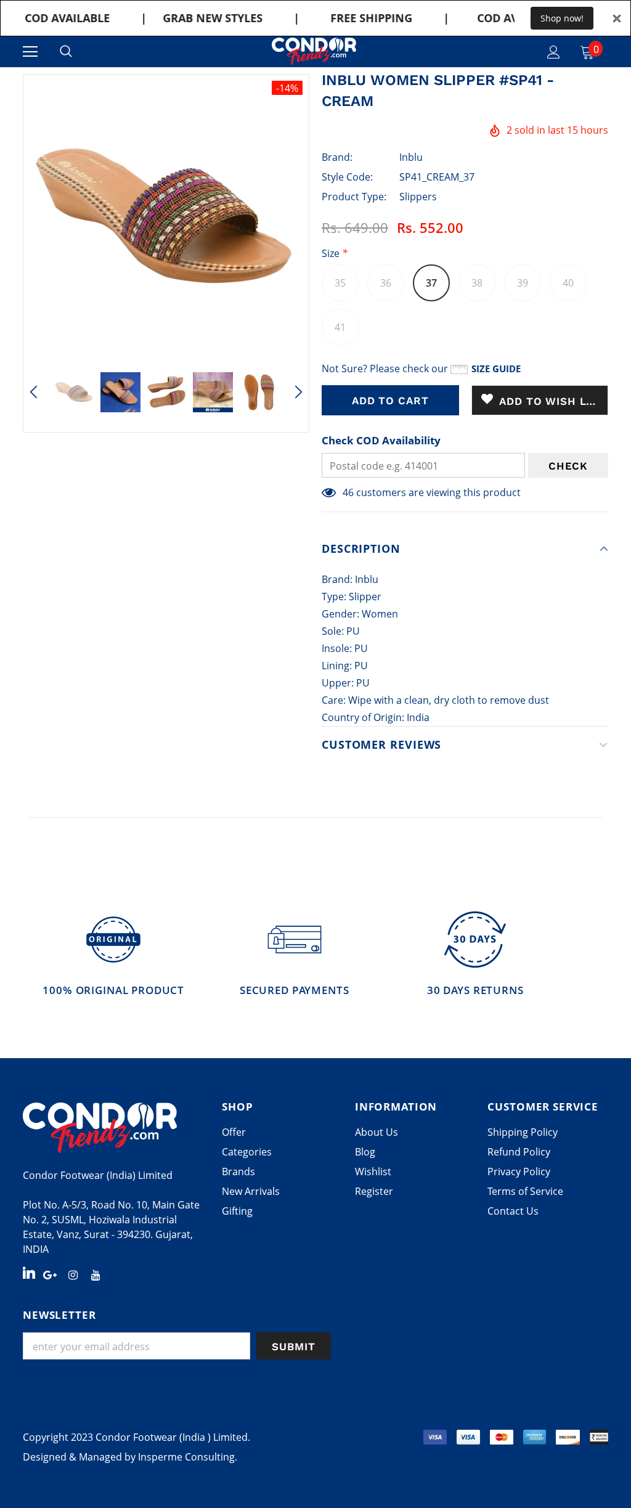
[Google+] (50, 1274)
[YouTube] (95, 1274)
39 (522, 283)
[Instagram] (73, 1274)
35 (340, 283)
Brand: (337, 157)
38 (476, 283)
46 (348, 492)
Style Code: (347, 177)
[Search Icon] (66, 52)
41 (340, 327)
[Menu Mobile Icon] (30, 51)
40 (568, 283)
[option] (166, 217)
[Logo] (314, 51)
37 (431, 283)
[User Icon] (553, 52)
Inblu (411, 157)
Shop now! (562, 18)
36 (385, 283)
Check (568, 466)
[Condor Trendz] (116, 1127)
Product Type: (354, 196)
